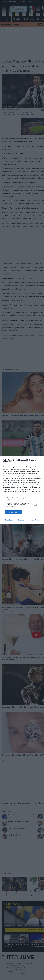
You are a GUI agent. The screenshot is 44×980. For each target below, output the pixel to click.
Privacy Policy (34, 520)
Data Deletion (10, 520)
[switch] (35, 505)
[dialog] (22, 490)
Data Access (22, 520)
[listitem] (22, 498)
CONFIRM (13, 512)
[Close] (40, 460)
